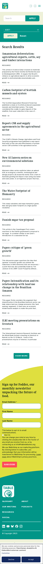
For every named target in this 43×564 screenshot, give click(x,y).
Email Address (9, 402)
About (25, 501)
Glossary (7, 501)
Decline (11, 559)
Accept (31, 559)
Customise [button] (6, 553)
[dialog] (21, 554)
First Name (7, 411)
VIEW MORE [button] (21, 356)
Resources (8, 512)
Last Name (7, 421)
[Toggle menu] (39, 6)
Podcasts (27, 506)
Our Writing (9, 506)
